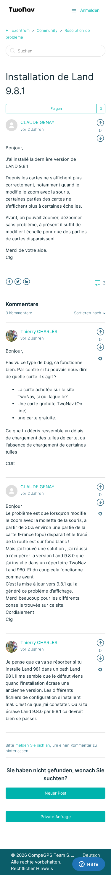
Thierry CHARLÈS (38, 331)
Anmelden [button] (89, 10)
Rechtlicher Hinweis (32, 868)
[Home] (22, 13)
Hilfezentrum (18, 30)
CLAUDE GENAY (37, 122)
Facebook (9, 281)
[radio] (100, 122)
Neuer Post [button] (55, 792)
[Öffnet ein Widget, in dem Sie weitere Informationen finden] (88, 864)
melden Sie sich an (32, 745)
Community (47, 30)
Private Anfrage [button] (56, 816)
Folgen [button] (56, 108)
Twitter (18, 281)
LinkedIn (26, 281)
